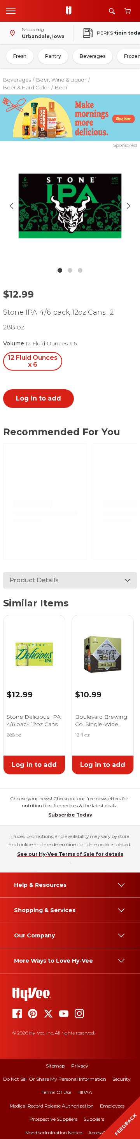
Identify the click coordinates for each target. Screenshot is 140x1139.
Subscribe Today (70, 815)
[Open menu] (11, 10)
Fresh (19, 56)
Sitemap (55, 1066)
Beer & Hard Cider (26, 87)
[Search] (112, 11)
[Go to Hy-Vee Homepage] (70, 11)
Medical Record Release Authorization (52, 1106)
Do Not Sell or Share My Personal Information (54, 1079)
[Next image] (128, 206)
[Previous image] (11, 206)
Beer (61, 87)
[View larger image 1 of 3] (70, 205)
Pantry (53, 56)
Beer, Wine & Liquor (61, 80)
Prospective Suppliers (53, 1119)
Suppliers (94, 1119)
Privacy (79, 1066)
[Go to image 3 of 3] (80, 270)
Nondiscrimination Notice (53, 1133)
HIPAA (84, 1092)
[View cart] (127, 11)
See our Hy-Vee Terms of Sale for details (70, 854)
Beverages (92, 56)
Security (121, 1079)
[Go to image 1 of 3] (60, 270)
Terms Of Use (56, 1092)
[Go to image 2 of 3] (70, 270)
